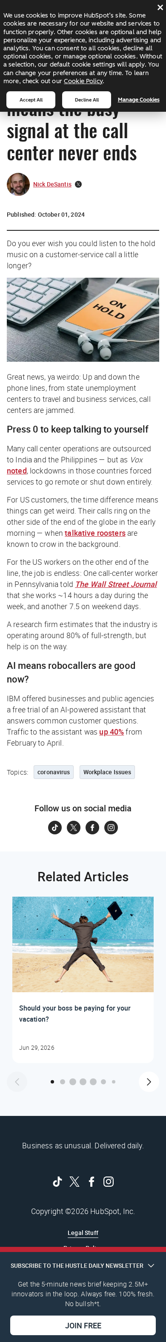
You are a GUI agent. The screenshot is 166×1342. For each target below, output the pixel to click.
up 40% (111, 731)
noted (17, 470)
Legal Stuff (83, 1233)
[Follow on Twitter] (73, 827)
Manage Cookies (139, 99)
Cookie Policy (83, 81)
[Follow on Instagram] (111, 827)
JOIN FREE (83, 1325)
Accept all (31, 100)
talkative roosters (95, 533)
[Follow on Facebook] (92, 827)
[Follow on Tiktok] (55, 827)
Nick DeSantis (52, 184)
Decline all (87, 100)
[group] (83, 980)
